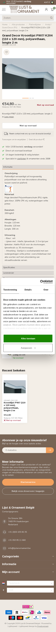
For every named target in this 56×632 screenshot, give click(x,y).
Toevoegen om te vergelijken (14, 139)
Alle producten (18, 24)
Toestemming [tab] (10, 289)
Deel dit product (36, 139)
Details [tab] (28, 289)
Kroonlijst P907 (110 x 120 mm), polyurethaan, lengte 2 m (14, 406)
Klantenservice (28, 482)
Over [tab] (46, 289)
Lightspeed (12, 626)
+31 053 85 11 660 (17, 540)
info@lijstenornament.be (19, 548)
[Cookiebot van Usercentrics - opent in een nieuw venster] (40, 282)
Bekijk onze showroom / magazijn (28, 491)
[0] (52, 9)
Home (4, 24)
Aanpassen (26, 348)
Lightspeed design (26, 626)
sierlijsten (21, 158)
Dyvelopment (42, 626)
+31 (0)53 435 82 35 (17, 532)
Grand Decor (9, 45)
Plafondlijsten (35, 24)
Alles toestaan (28, 338)
